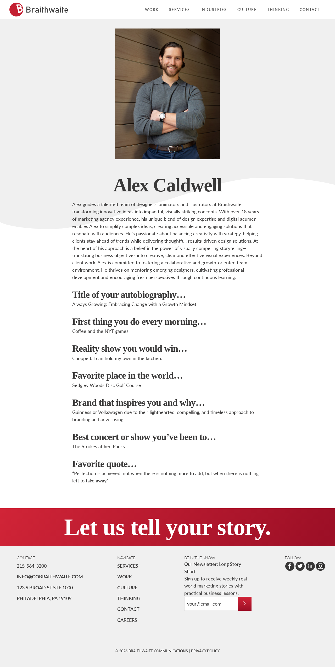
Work (124, 576)
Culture (127, 587)
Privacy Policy (205, 650)
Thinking (128, 598)
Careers (127, 620)
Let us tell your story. (167, 527)
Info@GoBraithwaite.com (50, 576)
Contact (128, 609)
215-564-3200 (32, 565)
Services (127, 565)
